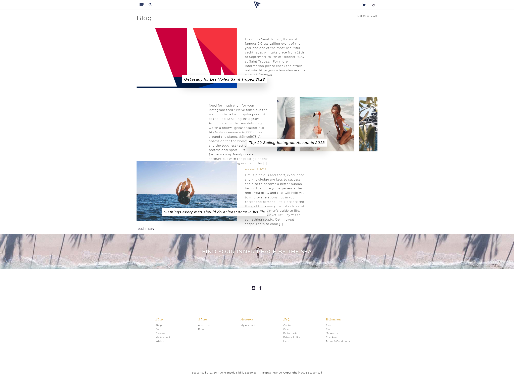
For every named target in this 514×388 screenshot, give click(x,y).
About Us (203, 325)
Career (287, 329)
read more (146, 228)
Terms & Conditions (338, 341)
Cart (158, 329)
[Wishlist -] (372, 4)
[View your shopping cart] (363, 4)
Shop (159, 325)
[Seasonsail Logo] (257, 4)
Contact (288, 325)
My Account (163, 337)
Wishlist (160, 341)
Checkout (161, 333)
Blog (201, 329)
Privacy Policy (292, 337)
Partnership (290, 333)
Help (286, 341)
